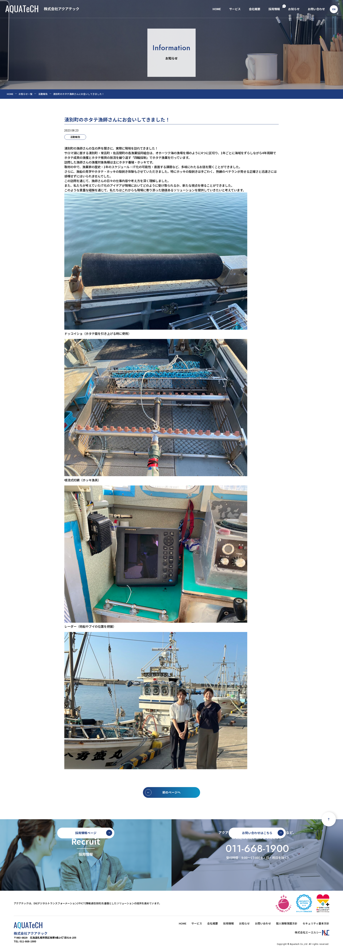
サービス (235, 9)
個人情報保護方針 (286, 923)
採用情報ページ (85, 833)
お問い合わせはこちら (257, 833)
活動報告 (75, 137)
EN (333, 9)
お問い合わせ (316, 9)
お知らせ (294, 9)
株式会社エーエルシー (308, 932)
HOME (217, 9)
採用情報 (274, 9)
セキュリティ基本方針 (316, 923)
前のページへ (171, 792)
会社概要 (254, 9)
